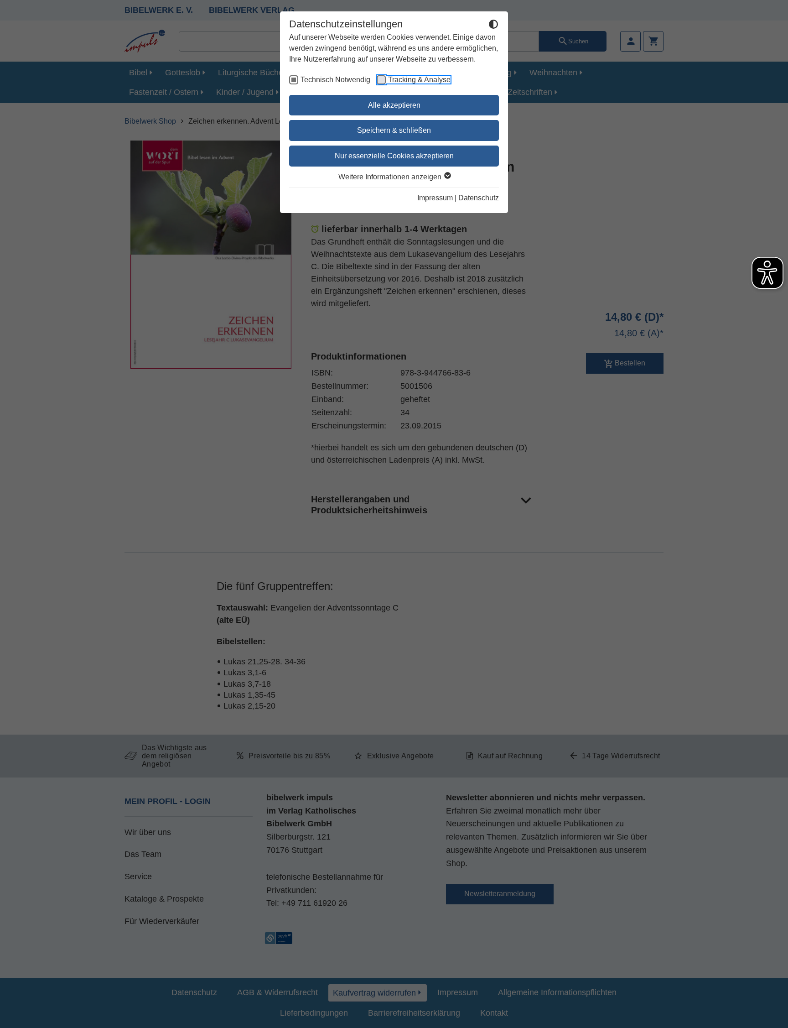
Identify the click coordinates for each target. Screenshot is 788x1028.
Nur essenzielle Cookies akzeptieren (394, 156)
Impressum (435, 198)
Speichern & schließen (394, 130)
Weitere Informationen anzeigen (390, 177)
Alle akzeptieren (394, 105)
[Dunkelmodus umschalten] (493, 25)
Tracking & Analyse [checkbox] (419, 79)
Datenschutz (478, 198)
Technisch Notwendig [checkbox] (335, 79)
